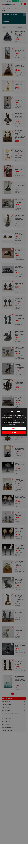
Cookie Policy (18, 424)
